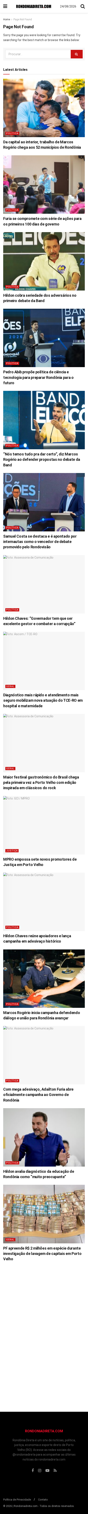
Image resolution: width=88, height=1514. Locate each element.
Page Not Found (22, 19)
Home (6, 19)
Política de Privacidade (17, 1499)
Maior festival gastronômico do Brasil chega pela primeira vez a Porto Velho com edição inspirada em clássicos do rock (41, 782)
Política (12, 133)
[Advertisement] (44, 1333)
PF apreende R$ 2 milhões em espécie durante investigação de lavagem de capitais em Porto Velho (42, 1253)
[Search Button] (77, 54)
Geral (10, 686)
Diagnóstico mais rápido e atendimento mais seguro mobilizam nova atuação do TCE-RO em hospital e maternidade (43, 700)
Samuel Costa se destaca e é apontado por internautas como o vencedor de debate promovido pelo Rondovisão (40, 541)
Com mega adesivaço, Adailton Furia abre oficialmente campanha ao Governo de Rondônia (38, 1094)
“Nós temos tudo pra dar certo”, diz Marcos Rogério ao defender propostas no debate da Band (41, 459)
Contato (43, 1499)
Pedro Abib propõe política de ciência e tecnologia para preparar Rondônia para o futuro (38, 377)
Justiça (12, 850)
